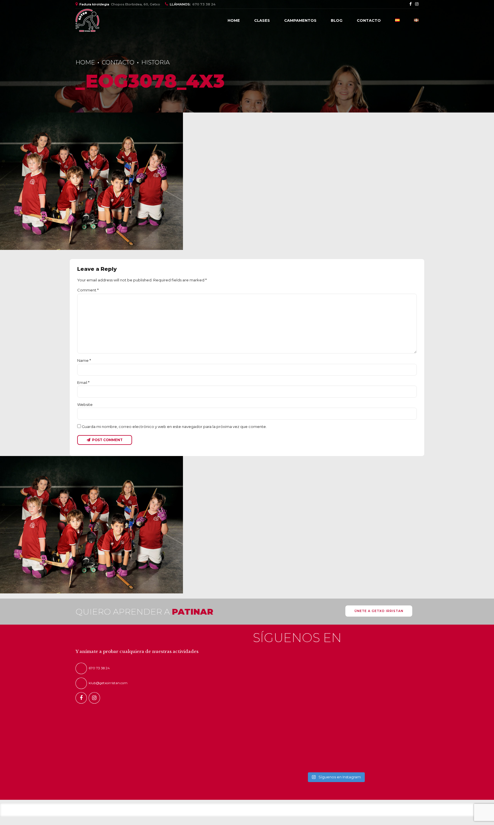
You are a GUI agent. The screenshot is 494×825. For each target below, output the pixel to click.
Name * (84, 360)
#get (383, 670)
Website (85, 404)
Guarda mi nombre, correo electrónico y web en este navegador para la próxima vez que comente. (174, 426)
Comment (88, 290)
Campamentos (300, 20)
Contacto (369, 20)
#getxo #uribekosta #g (313, 670)
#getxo (342, 670)
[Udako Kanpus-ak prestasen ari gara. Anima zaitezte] (272, 717)
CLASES (262, 20)
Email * (83, 382)
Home (234, 20)
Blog (336, 20)
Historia (155, 62)
